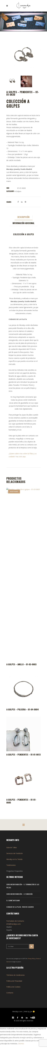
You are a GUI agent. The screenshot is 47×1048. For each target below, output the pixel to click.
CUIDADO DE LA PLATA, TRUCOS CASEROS (20, 907)
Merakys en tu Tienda (14, 859)
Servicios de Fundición (14, 853)
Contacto (9, 993)
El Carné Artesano (13, 900)
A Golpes (18, 191)
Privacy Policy (31, 958)
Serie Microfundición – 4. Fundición (19, 894)
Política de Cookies (13, 987)
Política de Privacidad (14, 981)
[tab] (24, 217)
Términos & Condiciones (15, 975)
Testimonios (11, 865)
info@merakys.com (13, 924)
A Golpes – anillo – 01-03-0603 (21, 664)
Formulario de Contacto (15, 921)
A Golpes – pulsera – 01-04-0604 (22, 709)
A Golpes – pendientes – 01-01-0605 (21, 801)
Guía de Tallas (11, 847)
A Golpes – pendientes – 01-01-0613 (23, 754)
